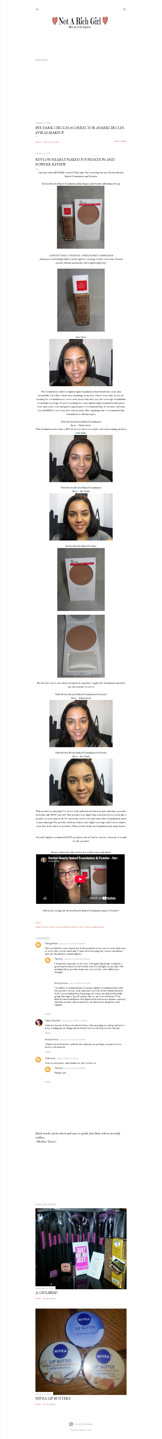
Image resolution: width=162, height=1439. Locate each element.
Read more (120, 141)
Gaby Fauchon (53, 1020)
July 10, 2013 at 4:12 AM (79, 983)
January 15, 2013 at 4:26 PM (74, 1020)
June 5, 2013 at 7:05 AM (67, 1058)
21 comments (49, 1404)
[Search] (125, 9)
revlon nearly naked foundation (63, 927)
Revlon (45, 927)
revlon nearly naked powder (91, 927)
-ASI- (89, 1430)
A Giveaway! (46, 1292)
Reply (48, 1014)
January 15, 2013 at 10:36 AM (72, 943)
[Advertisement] (81, 1173)
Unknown (50, 1058)
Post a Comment (51, 142)
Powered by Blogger (83, 1424)
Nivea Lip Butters (53, 1398)
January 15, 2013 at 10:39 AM (77, 959)
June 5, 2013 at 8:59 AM (74, 1068)
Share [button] (38, 142)
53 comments (49, 1298)
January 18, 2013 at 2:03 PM (72, 1039)
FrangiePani (51, 943)
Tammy (58, 958)
